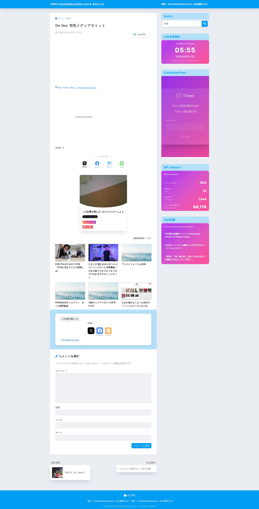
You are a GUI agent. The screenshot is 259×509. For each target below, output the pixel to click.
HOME (131, 495)
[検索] (205, 24)
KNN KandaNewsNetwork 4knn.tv (77, 4)
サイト (58, 432)
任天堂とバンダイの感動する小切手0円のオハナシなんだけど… (185, 247)
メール (58, 420)
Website (108, 335)
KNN (149, 238)
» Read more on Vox (86, 87)
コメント (61, 371)
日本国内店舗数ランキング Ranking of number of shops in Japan (182, 235)
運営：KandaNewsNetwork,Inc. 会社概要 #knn (184, 4)
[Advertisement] (103, 61)
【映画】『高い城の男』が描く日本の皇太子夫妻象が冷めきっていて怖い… (185, 258)
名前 (57, 407)
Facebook (99, 335)
